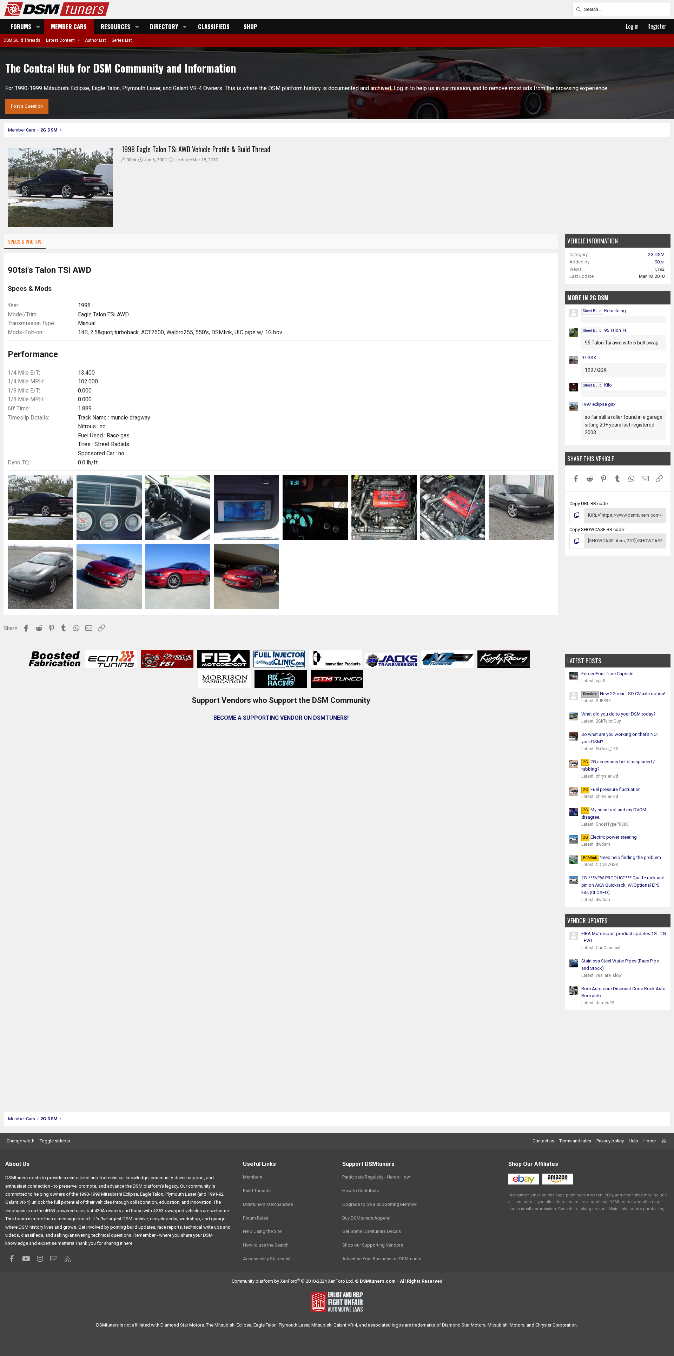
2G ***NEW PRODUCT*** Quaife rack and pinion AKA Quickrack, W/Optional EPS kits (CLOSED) (623, 885)
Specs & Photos (24, 241)
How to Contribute (360, 1190)
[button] (38, 26)
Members (252, 1177)
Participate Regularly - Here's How (376, 1177)
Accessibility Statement (267, 1258)
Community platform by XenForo (293, 1281)
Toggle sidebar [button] (55, 1140)
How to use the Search (266, 1245)
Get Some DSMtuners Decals (371, 1231)
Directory (164, 26)
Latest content (60, 40)
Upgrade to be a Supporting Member (379, 1204)
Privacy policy (610, 1140)
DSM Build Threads (22, 40)
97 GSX (588, 357)
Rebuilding (604, 310)
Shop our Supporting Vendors (372, 1245)
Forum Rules (255, 1218)
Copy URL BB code (588, 503)
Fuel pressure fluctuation (612, 789)
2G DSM (656, 254)
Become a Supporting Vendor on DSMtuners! (281, 717)
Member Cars (69, 26)
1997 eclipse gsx (598, 404)
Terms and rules (575, 1140)
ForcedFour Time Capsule (607, 673)
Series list (122, 40)
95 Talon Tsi (605, 330)
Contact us (543, 1140)
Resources (115, 26)
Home (649, 1140)
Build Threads (257, 1190)
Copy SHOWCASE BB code (596, 529)
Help (633, 1140)
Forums (21, 26)
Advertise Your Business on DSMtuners (381, 1258)
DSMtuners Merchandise (268, 1204)
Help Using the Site (262, 1231)
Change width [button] (20, 1140)
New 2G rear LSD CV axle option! (624, 693)
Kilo (597, 385)
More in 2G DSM (587, 297)
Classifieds (214, 26)
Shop (250, 26)
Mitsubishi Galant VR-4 (334, 1325)
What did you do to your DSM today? (618, 714)
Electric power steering (610, 837)
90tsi (131, 159)
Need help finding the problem (622, 857)
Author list (95, 40)
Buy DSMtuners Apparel (366, 1218)
